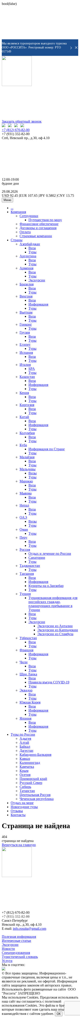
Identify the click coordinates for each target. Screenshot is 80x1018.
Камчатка (27, 767)
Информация (38, 304)
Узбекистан (28, 638)
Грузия (25, 332)
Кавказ (25, 758)
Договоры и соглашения (38, 228)
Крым (24, 771)
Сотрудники (29, 216)
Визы (32, 473)
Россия (25, 549)
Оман (24, 529)
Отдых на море (22, 803)
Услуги (7, 961)
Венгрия (26, 296)
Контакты (18, 815)
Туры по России (23, 734)
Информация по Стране (46, 449)
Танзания (27, 574)
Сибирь (25, 787)
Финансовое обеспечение (39, 224)
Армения (26, 268)
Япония (25, 718)
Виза (32, 248)
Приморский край (33, 779)
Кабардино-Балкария (35, 754)
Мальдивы (28, 469)
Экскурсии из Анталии (55, 626)
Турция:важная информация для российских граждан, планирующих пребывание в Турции (52, 604)
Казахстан (27, 377)
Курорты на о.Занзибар (46, 586)
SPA (31, 369)
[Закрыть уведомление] (76, 48)
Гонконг (26, 324)
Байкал (25, 746)
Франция (26, 650)
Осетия (25, 775)
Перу (23, 537)
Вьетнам (26, 312)
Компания (18, 212)
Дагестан (26, 750)
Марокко (26, 481)
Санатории (36, 557)
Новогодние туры (24, 807)
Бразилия (27, 284)
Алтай (24, 742)
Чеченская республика (37, 799)
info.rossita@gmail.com (29, 928)
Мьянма (26, 493)
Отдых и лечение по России (49, 553)
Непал (24, 505)
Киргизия (27, 405)
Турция (25, 594)
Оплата (25, 232)
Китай (24, 417)
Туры (32, 252)
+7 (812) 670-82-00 (16, 130)
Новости (8, 949)
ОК (59, 1014)
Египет (25, 344)
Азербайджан (30, 244)
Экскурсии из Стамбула (55, 634)
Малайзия (27, 457)
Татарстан (27, 791)
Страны (16, 240)
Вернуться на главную (19, 845)
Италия (25, 365)
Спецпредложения (16, 953)
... (12, 208)
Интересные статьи (16, 941)
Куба (23, 445)
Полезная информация (19, 936)
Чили (24, 662)
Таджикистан (30, 566)
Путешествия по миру (45, 220)
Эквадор (26, 690)
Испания (26, 352)
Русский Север (31, 783)
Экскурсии (36, 280)
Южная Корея (30, 702)
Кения (24, 393)
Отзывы (17, 811)
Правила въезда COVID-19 (48, 682)
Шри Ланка (28, 674)
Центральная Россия (35, 795)
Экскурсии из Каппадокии (57, 630)
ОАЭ (23, 517)
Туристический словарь (20, 957)
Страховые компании (36, 236)
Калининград (30, 763)
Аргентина (28, 256)
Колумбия (27, 433)
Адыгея (25, 738)
